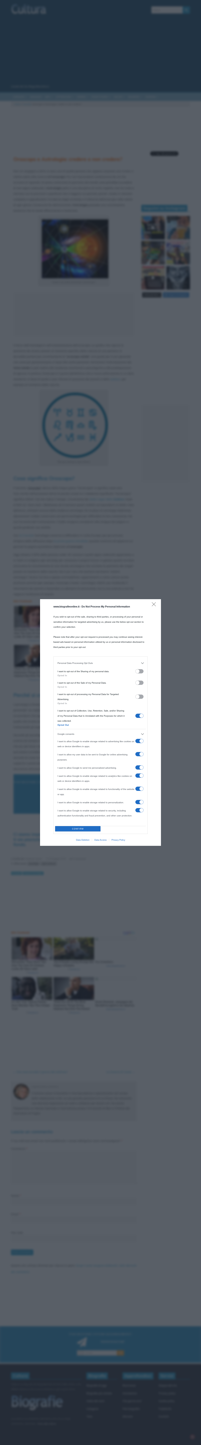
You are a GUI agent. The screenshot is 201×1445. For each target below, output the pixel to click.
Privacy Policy (118, 840)
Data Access (100, 840)
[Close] (155, 605)
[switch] (139, 671)
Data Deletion (83, 840)
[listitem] (100, 663)
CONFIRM (78, 829)
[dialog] (100, 722)
